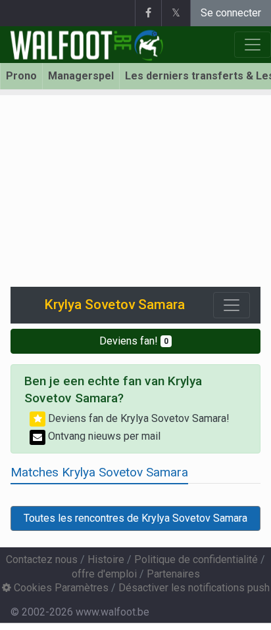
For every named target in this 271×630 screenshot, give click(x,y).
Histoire (105, 559)
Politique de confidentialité (196, 559)
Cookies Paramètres (60, 587)
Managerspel (81, 76)
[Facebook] (148, 13)
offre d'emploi (104, 574)
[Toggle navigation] (231, 305)
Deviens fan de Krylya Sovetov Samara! (137, 418)
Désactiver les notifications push (194, 587)
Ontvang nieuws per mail (102, 436)
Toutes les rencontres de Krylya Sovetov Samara (135, 518)
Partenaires (173, 574)
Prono (21, 76)
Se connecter (231, 13)
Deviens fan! (133, 341)
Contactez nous (42, 559)
